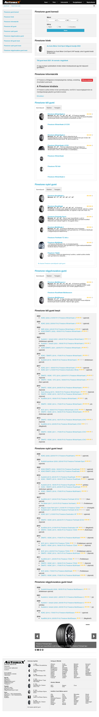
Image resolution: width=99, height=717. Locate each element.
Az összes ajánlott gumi (34, 707)
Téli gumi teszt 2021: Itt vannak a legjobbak (52, 60)
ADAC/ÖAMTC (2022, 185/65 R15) (53, 331)
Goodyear (65, 669)
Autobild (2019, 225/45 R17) (50, 477)
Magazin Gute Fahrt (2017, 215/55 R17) (54, 508)
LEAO (64, 678)
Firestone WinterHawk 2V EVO (59, 124)
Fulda (63, 664)
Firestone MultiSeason (56, 297)
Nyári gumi (7, 680)
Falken (52, 675)
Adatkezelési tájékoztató (11, 668)
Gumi (46, 2)
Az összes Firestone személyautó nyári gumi (51, 263)
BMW (52, 697)
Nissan (76, 698)
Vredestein (88, 673)
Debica (52, 673)
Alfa (52, 694)
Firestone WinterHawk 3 (56, 135)
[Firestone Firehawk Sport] (41, 219)
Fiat (63, 694)
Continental (54, 670)
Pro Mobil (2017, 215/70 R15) (51, 503)
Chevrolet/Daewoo (56, 698)
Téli (59, 27)
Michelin (76, 666)
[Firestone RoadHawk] (41, 209)
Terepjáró (57, 108)
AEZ (52, 685)
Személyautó (40, 108)
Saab (75, 703)
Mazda (64, 704)
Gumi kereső (7, 673)
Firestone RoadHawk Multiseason (60, 292)
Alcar (52, 686)
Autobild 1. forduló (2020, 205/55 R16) (54, 603)
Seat (75, 704)
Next (94, 636)
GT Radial (65, 670)
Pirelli (75, 670)
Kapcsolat (7, 666)
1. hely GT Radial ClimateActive (40, 664)
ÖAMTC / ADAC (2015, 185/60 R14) (53, 530)
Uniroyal (87, 670)
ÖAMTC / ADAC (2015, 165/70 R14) (53, 394)
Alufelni (6, 696)
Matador (76, 664)
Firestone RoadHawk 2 (56, 195)
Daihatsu (53, 703)
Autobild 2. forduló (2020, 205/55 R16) (54, 607)
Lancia (64, 703)
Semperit (87, 664)
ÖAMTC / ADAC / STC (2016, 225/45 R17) (55, 375)
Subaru (87, 697)
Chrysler (53, 699)
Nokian (76, 669)
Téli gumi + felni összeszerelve (12, 693)
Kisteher (49, 108)
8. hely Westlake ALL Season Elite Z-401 (39, 702)
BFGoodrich (54, 668)
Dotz (63, 686)
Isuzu (63, 699)
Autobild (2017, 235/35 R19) (50, 510)
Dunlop (53, 674)
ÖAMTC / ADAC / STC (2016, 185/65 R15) (55, 380)
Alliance (53, 664)
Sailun (75, 675)
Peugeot (76, 700)
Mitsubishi (76, 697)
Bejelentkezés (91, 2)
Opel (75, 699)
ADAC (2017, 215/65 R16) (50, 370)
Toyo (86, 668)
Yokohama (88, 675)
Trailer (87, 700)
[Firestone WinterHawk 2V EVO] (41, 127)
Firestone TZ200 (54, 253)
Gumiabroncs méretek (10, 674)
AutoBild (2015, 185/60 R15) (51, 398)
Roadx (75, 671)
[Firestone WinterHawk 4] (41, 116)
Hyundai (64, 698)
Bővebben (40, 96)
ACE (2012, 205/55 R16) (49, 551)
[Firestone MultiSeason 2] (41, 285)
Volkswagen (88, 702)
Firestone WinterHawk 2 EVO (58, 145)
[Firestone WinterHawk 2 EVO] (41, 148)
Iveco (63, 700)
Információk (64, 2)
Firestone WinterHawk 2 (56, 177)
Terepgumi (7, 684)
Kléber (64, 674)
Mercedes (76, 694)
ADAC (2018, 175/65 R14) (50, 612)
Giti (63, 666)
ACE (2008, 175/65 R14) (49, 571)
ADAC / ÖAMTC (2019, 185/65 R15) (53, 479)
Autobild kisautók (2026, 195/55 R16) (53, 589)
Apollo (52, 665)
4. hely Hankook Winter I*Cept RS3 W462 (39, 680)
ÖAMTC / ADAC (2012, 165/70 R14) (53, 420)
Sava (75, 676)
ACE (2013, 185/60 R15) (49, 410)
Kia (63, 702)
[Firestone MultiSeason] (41, 300)
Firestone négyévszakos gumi (51, 270)
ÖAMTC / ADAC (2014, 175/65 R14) (53, 404)
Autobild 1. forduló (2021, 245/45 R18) (54, 339)
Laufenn (64, 676)
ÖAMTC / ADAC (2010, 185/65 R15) (53, 439)
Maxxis (76, 665)
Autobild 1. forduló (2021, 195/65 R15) (54, 343)
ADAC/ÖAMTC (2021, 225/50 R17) (53, 348)
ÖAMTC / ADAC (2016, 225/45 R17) (53, 520)
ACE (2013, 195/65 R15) (49, 543)
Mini (75, 695)
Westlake (87, 674)
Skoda (87, 694)
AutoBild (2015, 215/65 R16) (51, 527)
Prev (37, 636)
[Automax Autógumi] (7, 2)
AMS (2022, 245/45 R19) (49, 329)
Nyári (50, 27)
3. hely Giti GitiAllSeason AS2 (39, 675)
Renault (76, 702)
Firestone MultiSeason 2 (56, 282)
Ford (63, 695)
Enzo (75, 685)
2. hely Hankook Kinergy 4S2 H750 (39, 670)
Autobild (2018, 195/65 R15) (50, 360)
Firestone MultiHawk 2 (56, 227)
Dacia (52, 702)
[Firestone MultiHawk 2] (41, 230)
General (64, 665)
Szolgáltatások (77, 2)
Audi (52, 695)
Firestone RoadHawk (55, 206)
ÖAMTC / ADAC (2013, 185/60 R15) (53, 412)
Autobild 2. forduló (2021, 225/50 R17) (54, 597)
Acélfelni (6, 697)
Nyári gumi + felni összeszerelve (13, 695)
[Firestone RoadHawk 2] (41, 198)
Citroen (53, 700)
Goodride (64, 668)
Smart (87, 695)
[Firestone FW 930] (41, 169)
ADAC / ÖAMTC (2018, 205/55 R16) (53, 487)
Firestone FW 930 (54, 166)
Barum (52, 666)
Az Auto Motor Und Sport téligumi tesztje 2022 (64, 46)
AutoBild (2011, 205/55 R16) (51, 559)
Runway (76, 674)
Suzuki (87, 698)
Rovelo (76, 673)
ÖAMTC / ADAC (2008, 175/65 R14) (53, 575)
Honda (64, 697)
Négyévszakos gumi (9, 681)
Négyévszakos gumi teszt (11, 690)
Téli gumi (6, 679)
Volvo (86, 703)
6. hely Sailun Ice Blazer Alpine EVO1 (40, 691)
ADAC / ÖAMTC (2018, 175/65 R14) (53, 355)
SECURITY (77, 678)
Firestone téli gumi (44, 102)
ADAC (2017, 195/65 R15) (50, 368)
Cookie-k (6, 670)
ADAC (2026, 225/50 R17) (50, 456)
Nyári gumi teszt (8, 689)
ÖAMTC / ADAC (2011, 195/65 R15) (53, 563)
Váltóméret (7, 675)
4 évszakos (72, 27)
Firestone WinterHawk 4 (56, 114)
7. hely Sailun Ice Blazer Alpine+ (40, 696)
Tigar (86, 666)
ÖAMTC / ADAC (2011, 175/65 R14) (53, 432)
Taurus (87, 665)
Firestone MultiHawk (55, 242)
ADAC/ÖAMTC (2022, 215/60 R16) (53, 471)
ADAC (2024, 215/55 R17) (50, 318)
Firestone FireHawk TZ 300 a (58, 237)
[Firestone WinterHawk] (41, 158)
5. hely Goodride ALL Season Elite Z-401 (39, 685)
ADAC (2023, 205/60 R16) (50, 323)
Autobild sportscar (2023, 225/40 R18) (54, 461)
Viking (87, 671)
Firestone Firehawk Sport (57, 216)
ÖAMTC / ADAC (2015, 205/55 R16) (53, 387)
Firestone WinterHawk (56, 156)
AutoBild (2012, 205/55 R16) (51, 424)
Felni (54, 2)
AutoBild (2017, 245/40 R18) (51, 499)
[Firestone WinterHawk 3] (41, 137)
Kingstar (64, 673)
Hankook (64, 671)
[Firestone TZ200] (41, 256)
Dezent (64, 685)
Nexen (75, 668)
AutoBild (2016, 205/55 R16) (51, 618)
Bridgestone (54, 669)
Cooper (53, 671)
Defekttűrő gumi (8, 682)
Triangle (87, 669)
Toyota (87, 699)
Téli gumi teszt (8, 687)
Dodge (52, 704)
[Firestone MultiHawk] (41, 245)
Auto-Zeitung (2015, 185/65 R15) (52, 392)
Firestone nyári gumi (46, 184)
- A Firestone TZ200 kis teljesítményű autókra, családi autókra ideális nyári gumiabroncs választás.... (69, 255)
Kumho (64, 675)
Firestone (53, 676)
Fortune (53, 678)
